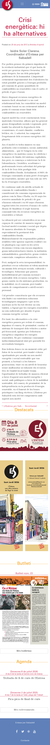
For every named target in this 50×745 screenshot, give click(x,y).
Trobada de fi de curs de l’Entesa (24, 678)
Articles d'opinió (37, 45)
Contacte (25, 740)
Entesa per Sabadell (25, 723)
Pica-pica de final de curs (24, 699)
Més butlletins (24, 651)
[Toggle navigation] (22, 3)
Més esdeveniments (24, 710)
